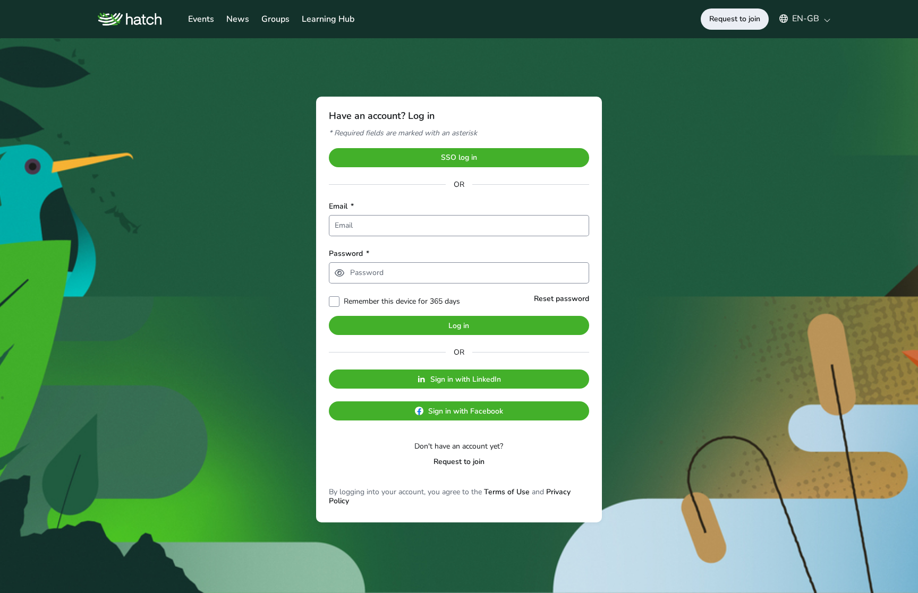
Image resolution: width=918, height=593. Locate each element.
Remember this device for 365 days (402, 301)
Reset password (561, 298)
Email (341, 206)
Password (349, 253)
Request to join (459, 461)
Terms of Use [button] (507, 491)
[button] (800, 18)
